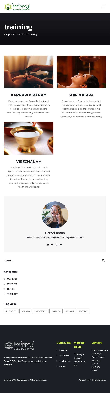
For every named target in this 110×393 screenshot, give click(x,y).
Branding (12, 279)
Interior (70, 311)
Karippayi (25, 380)
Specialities (64, 355)
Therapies (63, 350)
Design (10, 288)
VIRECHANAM (28, 162)
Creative (12, 283)
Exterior (56, 311)
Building (26, 311)
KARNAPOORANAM (29, 95)
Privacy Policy (85, 380)
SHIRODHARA (81, 95)
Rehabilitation (65, 361)
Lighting (83, 311)
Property (12, 293)
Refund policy (100, 380)
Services (62, 366)
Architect (11, 311)
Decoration (40, 311)
